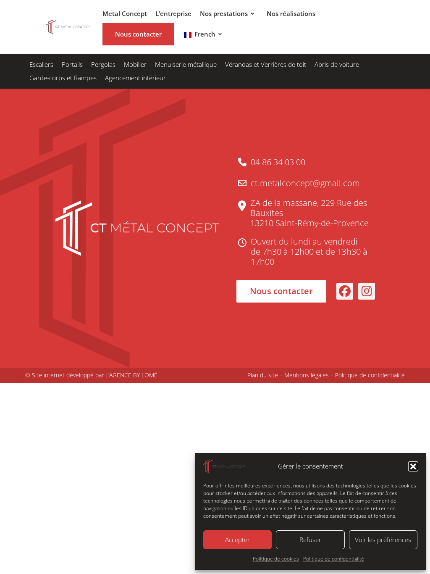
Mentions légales (306, 375)
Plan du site (262, 375)
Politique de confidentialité (333, 558)
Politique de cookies (276, 558)
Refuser (310, 539)
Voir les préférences (383, 539)
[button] (413, 466)
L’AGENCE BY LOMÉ (131, 375)
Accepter (237, 539)
